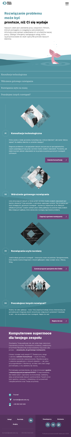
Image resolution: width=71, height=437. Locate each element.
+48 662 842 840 (19, 404)
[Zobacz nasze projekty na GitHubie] (47, 424)
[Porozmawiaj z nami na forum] (58, 424)
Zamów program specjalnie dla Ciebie (48, 269)
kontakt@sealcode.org (21, 400)
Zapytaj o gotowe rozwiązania (51, 216)
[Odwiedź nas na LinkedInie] (30, 420)
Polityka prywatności (49, 433)
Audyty (15, 424)
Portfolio (20, 419)
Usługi (9, 419)
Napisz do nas (57, 321)
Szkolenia (60, 419)
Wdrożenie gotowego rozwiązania (17, 81)
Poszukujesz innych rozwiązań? (16, 94)
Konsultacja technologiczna (14, 74)
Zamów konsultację (55, 160)
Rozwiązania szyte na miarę (14, 87)
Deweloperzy (47, 419)
